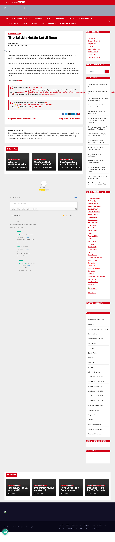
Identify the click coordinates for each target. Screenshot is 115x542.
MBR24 (24, 23)
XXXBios (91, 244)
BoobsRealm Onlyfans (21, 18)
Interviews (38, 18)
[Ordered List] (22, 209)
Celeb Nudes (92, 255)
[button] (109, 21)
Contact (72, 18)
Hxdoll (90, 239)
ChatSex (91, 46)
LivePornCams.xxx (94, 49)
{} (34, 209)
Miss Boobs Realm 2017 (96, 381)
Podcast (90, 419)
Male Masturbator (94, 212)
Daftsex (90, 233)
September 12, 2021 (48, 94)
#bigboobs (61, 92)
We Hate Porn (92, 279)
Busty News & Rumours (96, 339)
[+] (37, 209)
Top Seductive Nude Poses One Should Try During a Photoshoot (97, 120)
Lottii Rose (23, 46)
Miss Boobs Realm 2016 (96, 377)
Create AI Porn (92, 54)
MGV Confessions (94, 372)
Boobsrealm (14, 43)
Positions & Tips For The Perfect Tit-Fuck (95, 490)
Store (49, 18)
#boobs (55, 92)
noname (27, 237)
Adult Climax (92, 249)
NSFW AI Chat (93, 214)
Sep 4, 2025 (39, 493)
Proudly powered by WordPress (12, 527)
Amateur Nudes (93, 52)
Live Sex (34, 23)
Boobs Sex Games (86, 18)
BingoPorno (92, 43)
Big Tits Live (92, 38)
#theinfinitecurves (46, 92)
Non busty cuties (93, 410)
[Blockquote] (27, 209)
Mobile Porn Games (68, 23)
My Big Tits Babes (93, 260)
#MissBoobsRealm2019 (96, 319)
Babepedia (91, 271)
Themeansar (35, 527)
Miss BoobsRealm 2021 (14, 33)
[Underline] (17, 209)
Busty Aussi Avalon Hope (69, 119)
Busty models (92, 334)
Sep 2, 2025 (92, 493)
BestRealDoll (92, 225)
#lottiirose (37, 92)
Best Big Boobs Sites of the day (98, 329)
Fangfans (60, 18)
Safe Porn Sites (93, 282)
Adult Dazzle (92, 247)
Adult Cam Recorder (94, 57)
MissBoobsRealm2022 (95, 405)
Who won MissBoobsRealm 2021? (17, 164)
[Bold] (12, 209)
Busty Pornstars (93, 343)
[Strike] (19, 209)
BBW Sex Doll (92, 222)
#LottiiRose (29, 105)
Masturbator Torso (94, 206)
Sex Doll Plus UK (94, 209)
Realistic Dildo (93, 236)
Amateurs (91, 324)
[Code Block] (29, 209)
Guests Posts (12, 23)
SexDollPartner (93, 228)
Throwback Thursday (95, 434)
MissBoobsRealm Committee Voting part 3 (43, 164)
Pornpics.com (92, 220)
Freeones (91, 274)
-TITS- (90, 252)
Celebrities (91, 348)
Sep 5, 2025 (12, 493)
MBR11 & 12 (92, 362)
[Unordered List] (24, 209)
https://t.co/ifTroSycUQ (36, 87)
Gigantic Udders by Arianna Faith (22, 119)
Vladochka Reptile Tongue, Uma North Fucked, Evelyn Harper (97, 169)
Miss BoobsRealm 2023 (96, 400)
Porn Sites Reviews (94, 424)
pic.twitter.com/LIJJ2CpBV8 (42, 105)
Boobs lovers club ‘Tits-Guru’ (97, 276)
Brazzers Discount (94, 41)
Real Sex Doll (92, 217)
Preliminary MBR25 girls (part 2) (18, 488)
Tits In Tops (92, 293)
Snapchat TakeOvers (95, 429)
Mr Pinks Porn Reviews (95, 257)
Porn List (91, 284)
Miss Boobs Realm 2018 (96, 386)
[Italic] (14, 209)
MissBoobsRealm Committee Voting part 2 (70, 164)
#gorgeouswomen (82, 92)
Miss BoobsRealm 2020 (96, 391)
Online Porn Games (48, 23)
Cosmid (20, 80)
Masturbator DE (93, 203)
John (28, 265)
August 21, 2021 (35, 107)
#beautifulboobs (70, 92)
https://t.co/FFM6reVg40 (25, 92)
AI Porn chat (92, 201)
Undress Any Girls (94, 198)
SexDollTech (92, 230)
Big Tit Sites (92, 241)
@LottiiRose (33, 90)
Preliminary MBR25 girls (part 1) (44, 488)
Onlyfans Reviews (94, 415)
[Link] (32, 209)
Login (75, 197)
